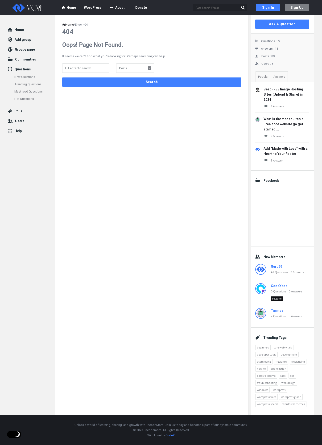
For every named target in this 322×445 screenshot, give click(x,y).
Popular (263, 76)
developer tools (266, 354)
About (120, 7)
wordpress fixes (266, 397)
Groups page (25, 49)
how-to (261, 368)
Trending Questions (27, 84)
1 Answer (277, 160)
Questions (23, 69)
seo (292, 375)
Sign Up (297, 7)
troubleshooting (267, 382)
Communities (25, 59)
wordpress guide (291, 397)
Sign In (268, 7)
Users (20, 121)
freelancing (298, 361)
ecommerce (264, 361)
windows (262, 390)
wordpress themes (293, 404)
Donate (141, 7)
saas (282, 375)
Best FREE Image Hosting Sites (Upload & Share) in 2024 (283, 94)
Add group (23, 39)
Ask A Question (282, 24)
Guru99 (276, 266)
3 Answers (277, 106)
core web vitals (283, 347)
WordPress (93, 7)
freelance (281, 361)
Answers (279, 76)
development (289, 354)
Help (18, 131)
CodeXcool (280, 286)
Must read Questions (28, 91)
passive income (266, 375)
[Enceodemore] (31, 7)
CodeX (170, 435)
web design (288, 382)
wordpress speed (267, 404)
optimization (278, 368)
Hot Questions (24, 99)
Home (71, 7)
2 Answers (277, 136)
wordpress (279, 390)
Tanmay (277, 310)
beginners (263, 347)
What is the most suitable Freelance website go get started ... (283, 124)
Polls (18, 111)
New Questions (24, 77)
